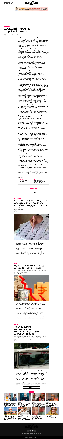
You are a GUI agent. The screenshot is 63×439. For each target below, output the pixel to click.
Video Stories (35, 6)
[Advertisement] (31, 18)
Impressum (31, 433)
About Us (35, 433)
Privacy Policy (26, 433)
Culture (30, 6)
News (23, 6)
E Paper (42, 6)
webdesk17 (19, 273)
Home (20, 6)
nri (40, 433)
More (39, 6)
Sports (26, 6)
